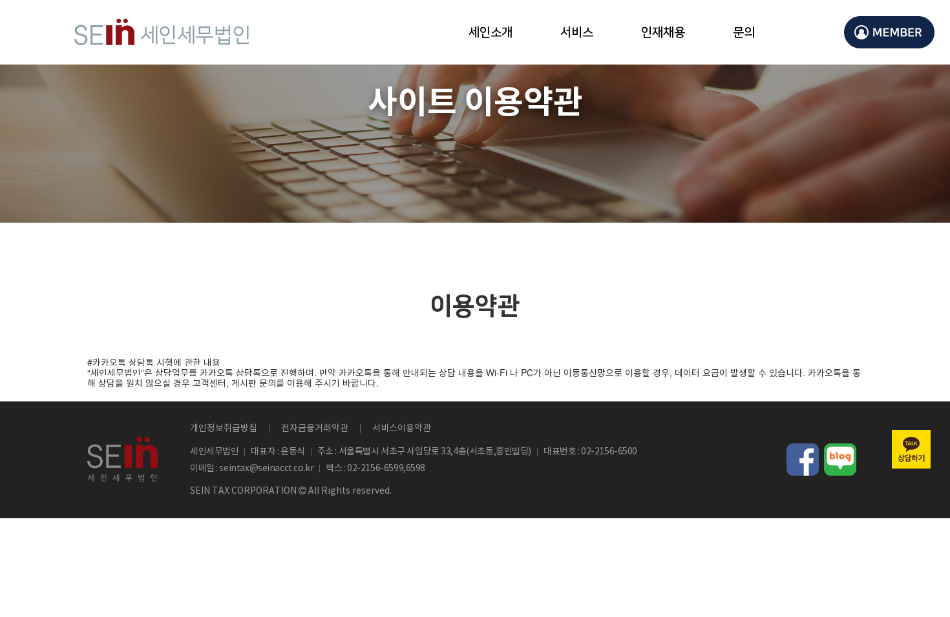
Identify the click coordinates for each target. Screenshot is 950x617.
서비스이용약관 (401, 428)
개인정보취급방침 (223, 428)
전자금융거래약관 (314, 428)
